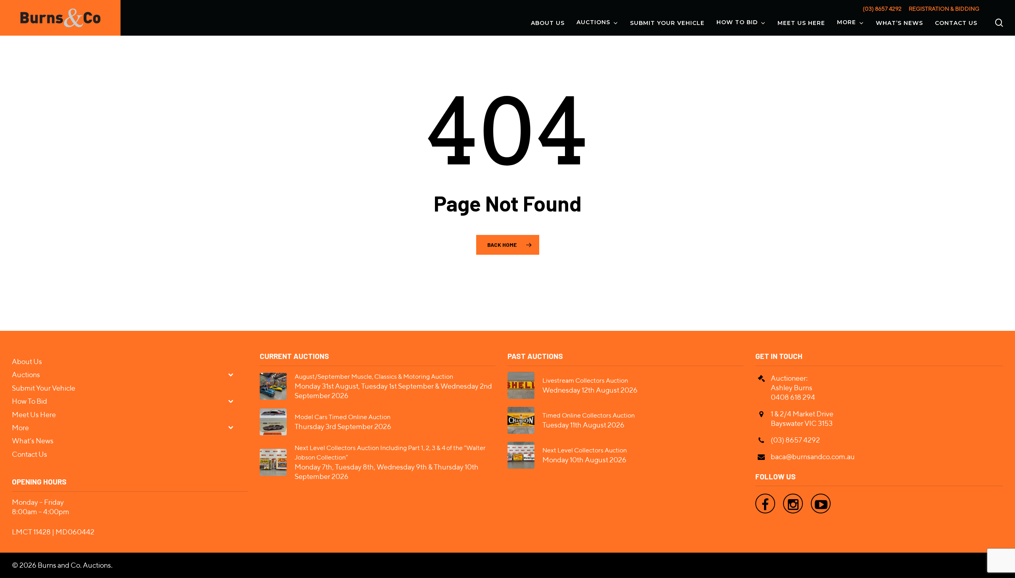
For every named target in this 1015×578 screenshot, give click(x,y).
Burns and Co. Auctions (74, 565)
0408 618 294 (793, 397)
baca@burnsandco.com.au (813, 456)
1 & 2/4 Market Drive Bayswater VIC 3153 (802, 418)
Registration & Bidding (944, 9)
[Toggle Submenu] (234, 374)
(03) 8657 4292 (882, 9)
